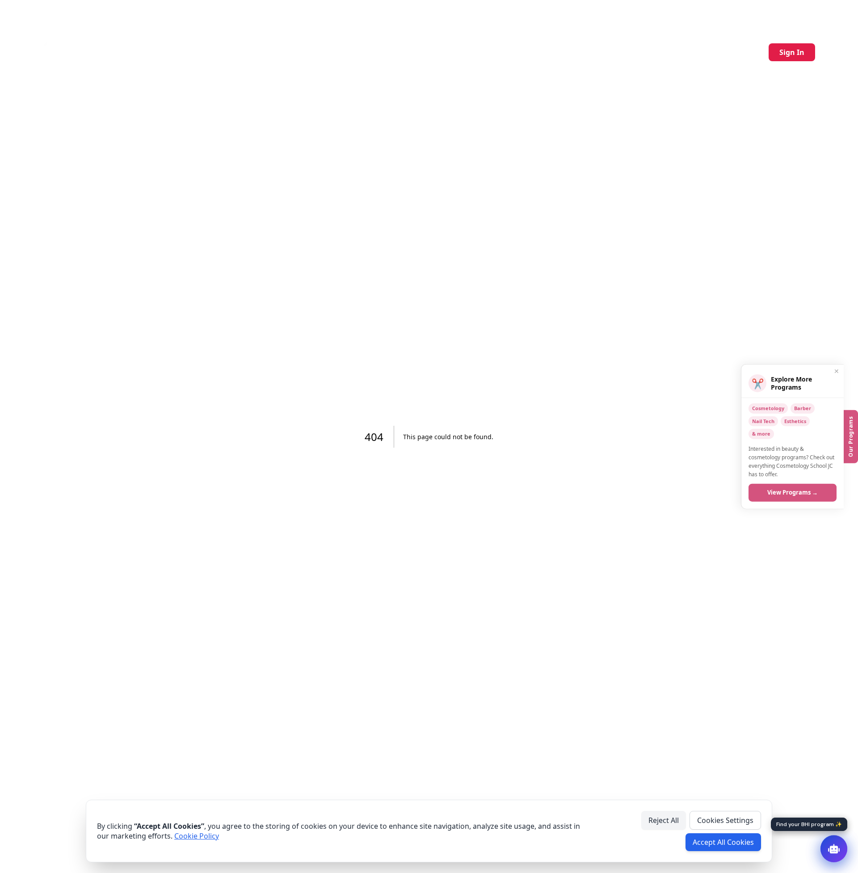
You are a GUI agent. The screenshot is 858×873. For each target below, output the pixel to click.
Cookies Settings (725, 820)
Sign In (791, 52)
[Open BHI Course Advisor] (833, 848)
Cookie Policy (196, 836)
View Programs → (792, 492)
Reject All (663, 820)
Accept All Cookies (723, 842)
